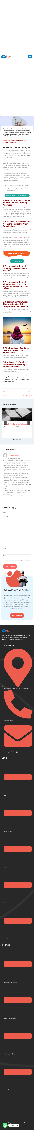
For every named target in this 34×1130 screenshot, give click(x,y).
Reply (5, 500)
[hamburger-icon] (30, 56)
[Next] (28, 423)
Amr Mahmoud (9, 426)
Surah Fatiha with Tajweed (15, 424)
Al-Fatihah (6, 384)
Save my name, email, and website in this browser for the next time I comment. (17, 561)
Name (5, 541)
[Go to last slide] (5, 423)
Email (5, 548)
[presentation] (17, 414)
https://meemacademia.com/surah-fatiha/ (13, 495)
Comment (6, 516)
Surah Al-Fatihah (7, 140)
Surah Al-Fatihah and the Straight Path (8, 393)
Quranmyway (19, 1123)
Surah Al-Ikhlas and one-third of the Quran (26, 393)
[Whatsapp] (5, 1125)
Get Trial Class (17, 261)
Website (5, 556)
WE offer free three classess (17, 195)
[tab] (13, 439)
